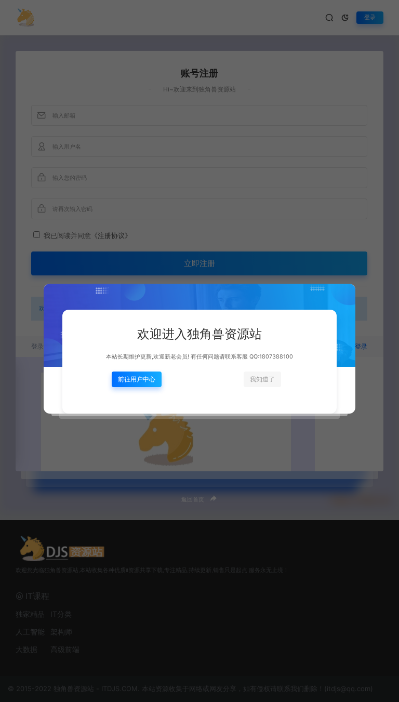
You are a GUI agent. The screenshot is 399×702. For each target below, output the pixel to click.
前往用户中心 (136, 379)
